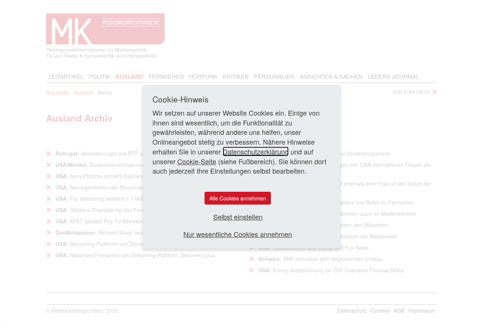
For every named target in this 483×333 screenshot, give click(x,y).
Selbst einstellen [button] (238, 216)
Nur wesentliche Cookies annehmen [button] (237, 234)
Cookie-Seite (196, 161)
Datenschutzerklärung (256, 151)
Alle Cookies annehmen (237, 198)
